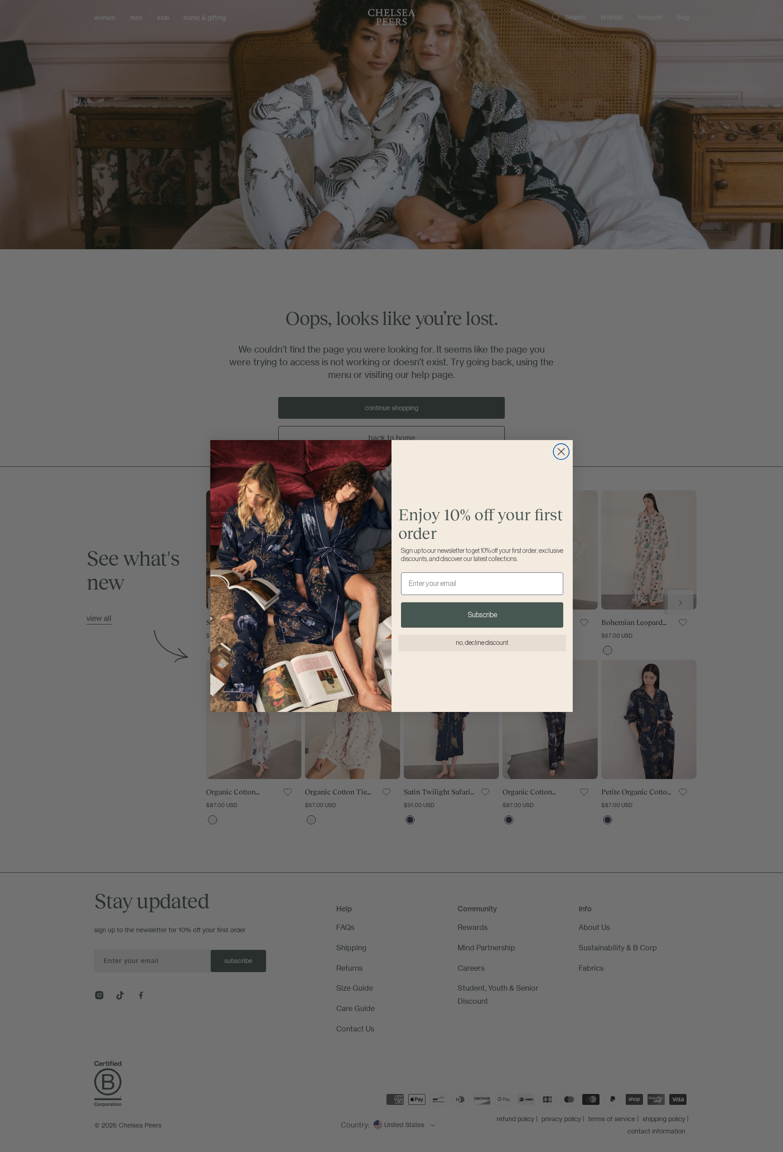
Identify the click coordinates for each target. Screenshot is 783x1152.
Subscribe (482, 615)
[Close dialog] (561, 452)
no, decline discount (482, 643)
